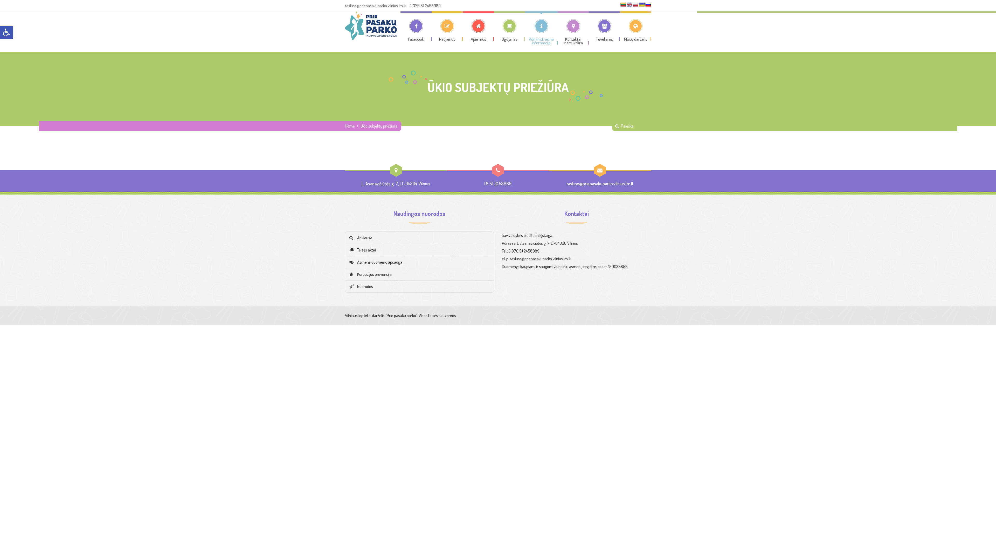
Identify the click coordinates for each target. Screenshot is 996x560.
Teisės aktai (366, 250)
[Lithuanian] (623, 4)
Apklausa (364, 237)
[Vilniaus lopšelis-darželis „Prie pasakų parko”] (371, 25)
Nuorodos (365, 286)
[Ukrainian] (642, 4)
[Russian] (648, 4)
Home (350, 126)
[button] (6, 32)
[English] (629, 4)
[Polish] (636, 4)
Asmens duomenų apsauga (379, 262)
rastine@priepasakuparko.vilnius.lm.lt (600, 183)
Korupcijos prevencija (374, 274)
